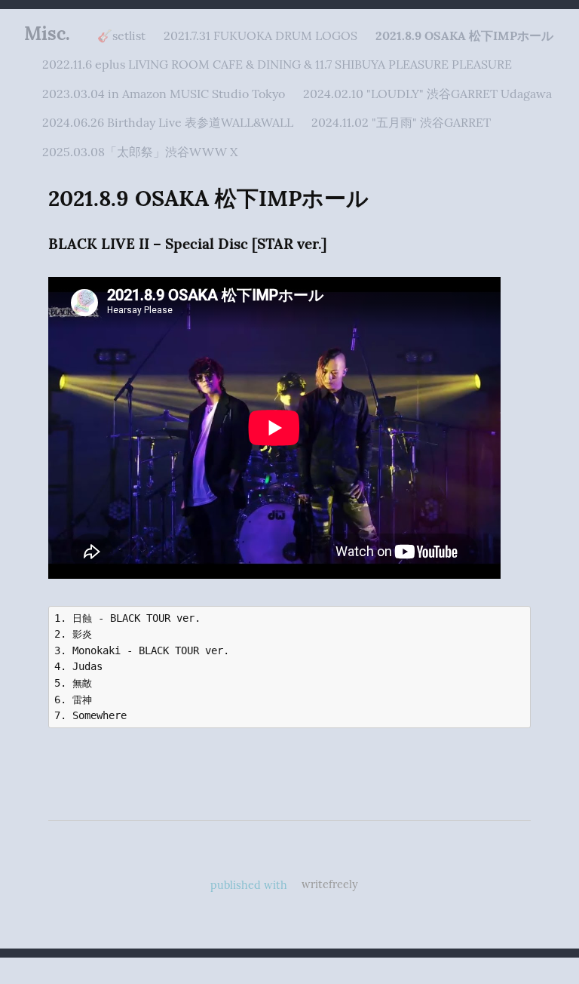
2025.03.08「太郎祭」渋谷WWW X (139, 151)
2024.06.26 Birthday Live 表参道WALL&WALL (167, 122)
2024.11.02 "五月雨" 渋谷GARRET (401, 122)
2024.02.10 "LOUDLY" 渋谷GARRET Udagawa (427, 93)
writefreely (330, 884)
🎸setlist (121, 35)
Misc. (47, 33)
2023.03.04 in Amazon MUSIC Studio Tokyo (163, 93)
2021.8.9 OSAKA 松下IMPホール (464, 35)
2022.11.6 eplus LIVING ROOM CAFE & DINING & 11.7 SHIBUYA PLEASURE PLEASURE (277, 64)
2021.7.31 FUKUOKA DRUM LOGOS (260, 35)
